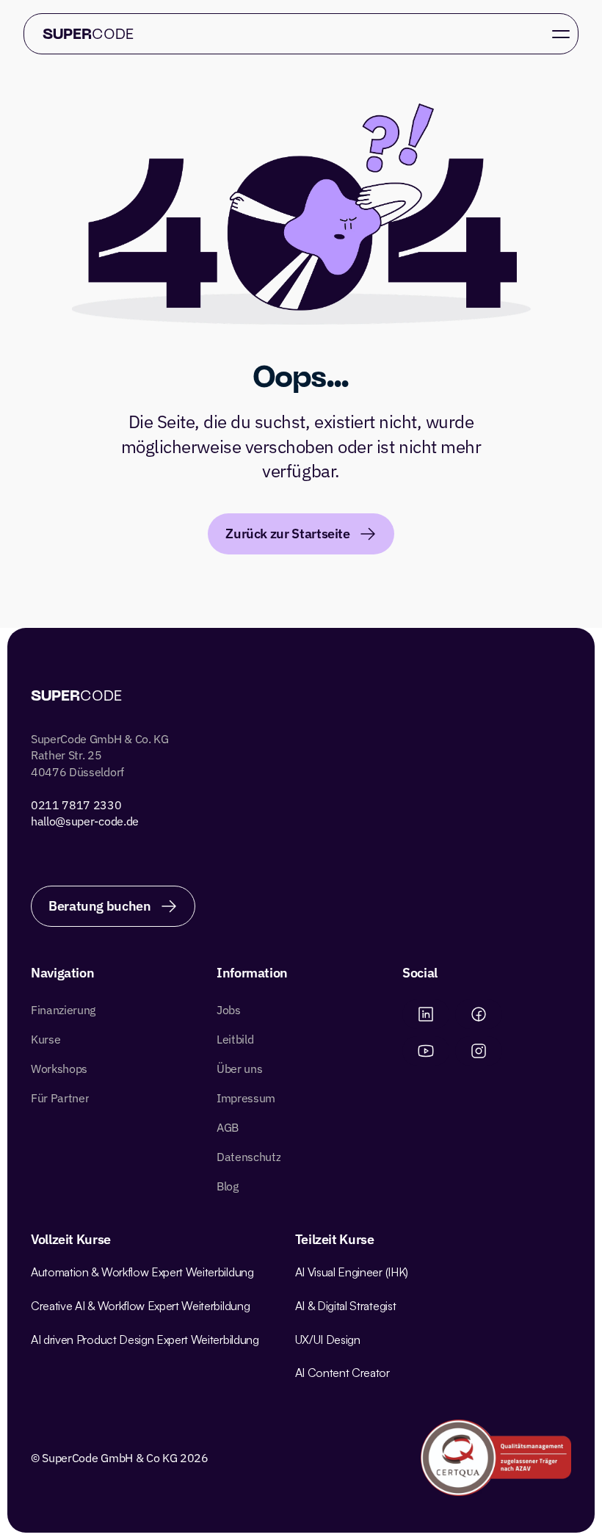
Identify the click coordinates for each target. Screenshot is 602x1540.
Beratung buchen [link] (287, 63)
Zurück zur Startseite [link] (287, 533)
